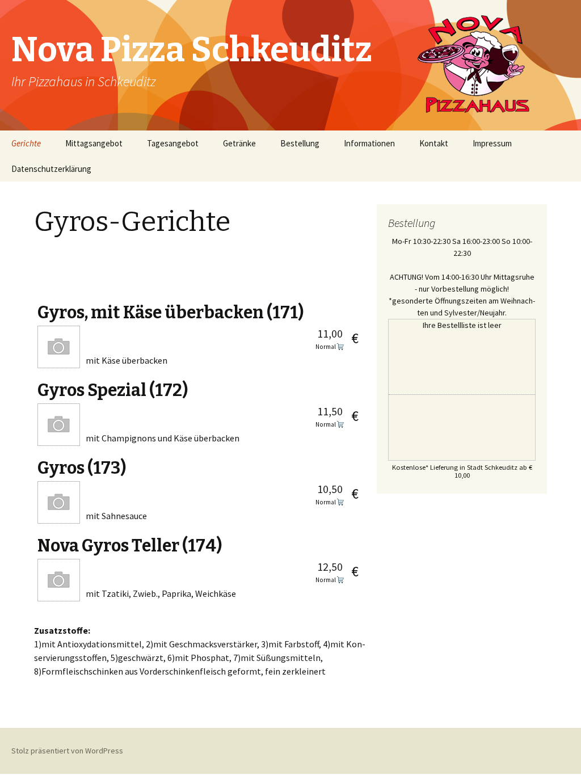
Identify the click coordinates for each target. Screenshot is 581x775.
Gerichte (26, 143)
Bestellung (299, 143)
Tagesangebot (173, 143)
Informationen (369, 143)
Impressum (492, 143)
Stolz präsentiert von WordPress (67, 750)
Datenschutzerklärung (51, 168)
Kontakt (433, 143)
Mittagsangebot (94, 143)
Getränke (239, 143)
